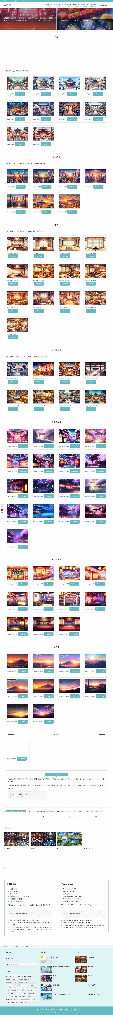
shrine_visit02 (36, 94)
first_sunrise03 (63, 186)
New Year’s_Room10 (38, 307)
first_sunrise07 (63, 212)
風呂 (26, 1002)
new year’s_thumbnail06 (39, 406)
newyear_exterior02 (38, 446)
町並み (86, 20)
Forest (14, 979)
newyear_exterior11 (64, 496)
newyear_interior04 (90, 584)
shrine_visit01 (10, 94)
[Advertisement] (56, 54)
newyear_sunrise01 (12, 671)
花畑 (7, 1002)
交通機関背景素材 (15, 991)
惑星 (12, 996)
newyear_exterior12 (90, 496)
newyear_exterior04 (90, 446)
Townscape (9, 985)
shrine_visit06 (36, 119)
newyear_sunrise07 (64, 696)
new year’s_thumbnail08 (91, 406)
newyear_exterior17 (12, 546)
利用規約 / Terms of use (51, 1009)
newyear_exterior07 (64, 471)
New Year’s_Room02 (38, 253)
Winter (54, 20)
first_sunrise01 (11, 186)
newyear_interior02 (38, 584)
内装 (27, 991)
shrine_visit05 (10, 119)
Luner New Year (44, 20)
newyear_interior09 (12, 634)
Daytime (24, 976)
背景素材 (34, 999)
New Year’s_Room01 (12, 253)
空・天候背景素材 (25, 999)
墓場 (7, 993)
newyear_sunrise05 (12, 696)
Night (16, 982)
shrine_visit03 (62, 94)
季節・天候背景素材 (72, 20)
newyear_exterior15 (64, 521)
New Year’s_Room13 (12, 334)
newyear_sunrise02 (38, 671)
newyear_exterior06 (38, 471)
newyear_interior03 (64, 584)
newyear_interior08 (90, 609)
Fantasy (8, 979)
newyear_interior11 (64, 634)
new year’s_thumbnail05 (13, 406)
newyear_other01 (11, 758)
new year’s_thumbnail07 (65, 406)
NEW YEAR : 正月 (20, 20)
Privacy (61, 1009)
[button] (17, 816)
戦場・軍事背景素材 (20, 996)
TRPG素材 (17, 985)
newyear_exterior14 (38, 521)
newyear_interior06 (38, 609)
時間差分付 (9, 999)
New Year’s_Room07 (64, 280)
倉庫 (23, 991)
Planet (21, 982)
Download (20, 94)
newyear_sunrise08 (90, 696)
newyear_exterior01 (12, 446)
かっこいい (32, 985)
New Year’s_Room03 (64, 253)
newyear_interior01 (12, 584)
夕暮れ (17, 993)
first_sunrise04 (89, 186)
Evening (30, 976)
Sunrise (50, 20)
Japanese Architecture (23, 979)
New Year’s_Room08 (90, 280)
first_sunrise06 (37, 212)
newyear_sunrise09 (12, 721)
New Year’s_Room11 (64, 307)
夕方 (12, 993)
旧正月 (82, 20)
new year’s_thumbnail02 (39, 378)
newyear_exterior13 (12, 521)
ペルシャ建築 (32, 988)
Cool (19, 976)
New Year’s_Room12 (90, 307)
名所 (32, 991)
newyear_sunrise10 (38, 721)
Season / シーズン (10, 20)
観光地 (12, 1002)
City (39, 20)
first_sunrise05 (11, 212)
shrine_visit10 (36, 144)
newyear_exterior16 (90, 521)
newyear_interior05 (12, 609)
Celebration (35, 20)
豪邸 (17, 1002)
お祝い (58, 20)
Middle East (9, 982)
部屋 (22, 1002)
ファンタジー (23, 988)
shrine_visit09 (10, 144)
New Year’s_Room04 (90, 253)
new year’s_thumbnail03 (65, 378)
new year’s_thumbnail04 (91, 378)
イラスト (15, 988)
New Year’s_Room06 (38, 280)
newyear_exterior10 (38, 496)
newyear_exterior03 (64, 446)
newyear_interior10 (38, 634)
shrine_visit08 (88, 119)
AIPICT (7, 5)
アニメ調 (63, 20)
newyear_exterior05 (12, 471)
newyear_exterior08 (90, 471)
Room (26, 982)
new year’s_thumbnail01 (13, 378)
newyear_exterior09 (12, 496)
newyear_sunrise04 (90, 671)
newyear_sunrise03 (64, 671)
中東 (7, 991)
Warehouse (25, 985)
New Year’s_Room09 (12, 307)
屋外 (7, 996)
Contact (73, 1009)
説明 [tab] (56, 774)
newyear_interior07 (64, 609)
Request (67, 1009)
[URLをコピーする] (96, 816)
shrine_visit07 (62, 119)
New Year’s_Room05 (12, 280)
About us (40, 1009)
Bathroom (8, 976)
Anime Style (29, 20)
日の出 (78, 20)
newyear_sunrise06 (38, 696)
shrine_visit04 (88, 94)
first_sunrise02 (37, 186)
